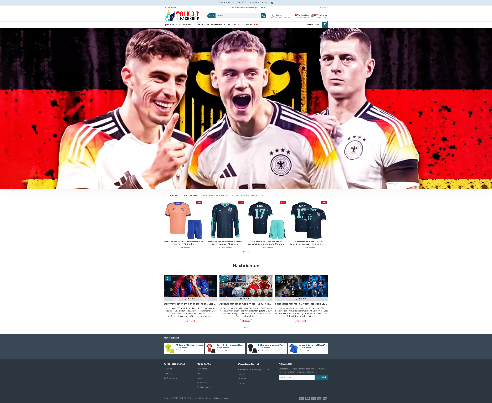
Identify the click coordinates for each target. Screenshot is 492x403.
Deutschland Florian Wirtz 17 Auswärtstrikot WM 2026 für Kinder (266, 242)
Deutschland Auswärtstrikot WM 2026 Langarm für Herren (225, 242)
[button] (243, 251)
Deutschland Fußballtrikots (181, 195)
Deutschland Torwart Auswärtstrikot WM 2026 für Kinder (183, 242)
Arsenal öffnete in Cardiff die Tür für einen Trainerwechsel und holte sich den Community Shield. (245, 303)
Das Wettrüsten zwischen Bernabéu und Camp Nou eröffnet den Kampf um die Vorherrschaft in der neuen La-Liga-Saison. (190, 303)
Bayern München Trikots (249, 195)
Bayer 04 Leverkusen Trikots (217, 195)
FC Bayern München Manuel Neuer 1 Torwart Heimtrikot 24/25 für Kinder (189, 345)
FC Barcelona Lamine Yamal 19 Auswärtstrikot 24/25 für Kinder (272, 345)
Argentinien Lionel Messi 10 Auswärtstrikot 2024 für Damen (313, 345)
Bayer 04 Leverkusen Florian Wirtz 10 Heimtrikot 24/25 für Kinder (230, 345)
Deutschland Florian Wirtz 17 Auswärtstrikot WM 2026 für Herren (308, 242)
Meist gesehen (172, 338)
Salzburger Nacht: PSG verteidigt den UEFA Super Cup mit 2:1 (301, 303)
